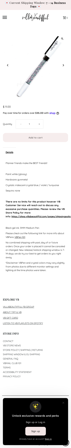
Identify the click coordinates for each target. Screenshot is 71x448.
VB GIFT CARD (10, 317)
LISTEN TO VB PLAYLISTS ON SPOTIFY (23, 323)
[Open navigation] (11, 17)
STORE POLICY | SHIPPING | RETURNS (23, 349)
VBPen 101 (20, 237)
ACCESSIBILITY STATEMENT (17, 372)
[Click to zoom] (62, 39)
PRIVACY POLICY (12, 376)
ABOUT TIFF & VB (12, 312)
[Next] (63, 65)
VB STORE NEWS (12, 345)
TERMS (7, 367)
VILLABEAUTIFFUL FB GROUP (18, 306)
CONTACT (8, 341)
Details (9, 152)
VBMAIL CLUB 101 (12, 363)
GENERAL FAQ (10, 358)
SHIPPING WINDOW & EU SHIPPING (21, 354)
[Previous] (8, 65)
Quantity (7, 123)
